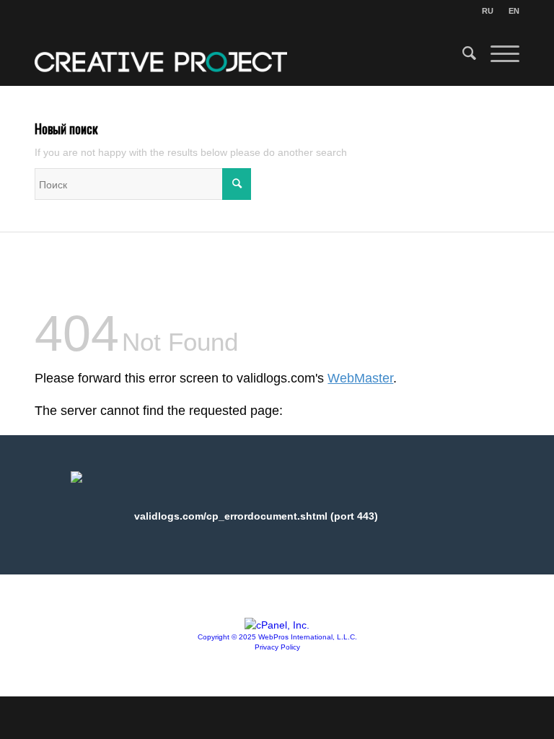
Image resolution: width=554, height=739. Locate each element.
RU (487, 10)
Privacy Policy (277, 647)
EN (514, 10)
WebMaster (360, 378)
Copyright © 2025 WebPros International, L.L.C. (277, 637)
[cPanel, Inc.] (277, 625)
